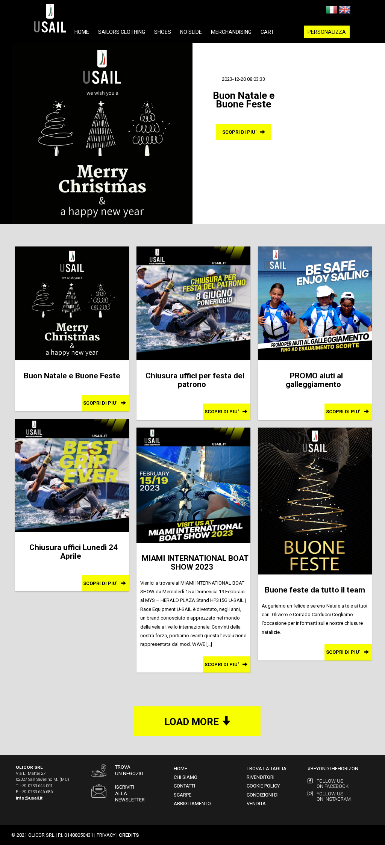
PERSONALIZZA (327, 32)
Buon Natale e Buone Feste (72, 375)
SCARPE (182, 795)
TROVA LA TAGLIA (266, 768)
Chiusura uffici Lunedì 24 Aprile (73, 552)
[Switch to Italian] (332, 9)
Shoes (162, 32)
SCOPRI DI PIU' (240, 132)
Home (81, 32)
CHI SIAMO (185, 777)
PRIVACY (106, 835)
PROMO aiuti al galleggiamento (314, 380)
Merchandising (231, 32)
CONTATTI (184, 786)
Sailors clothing (121, 32)
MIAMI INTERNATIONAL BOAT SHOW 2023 (195, 562)
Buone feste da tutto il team (315, 589)
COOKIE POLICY (263, 786)
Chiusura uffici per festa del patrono (195, 380)
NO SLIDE (191, 32)
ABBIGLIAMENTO (192, 803)
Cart (267, 32)
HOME (180, 768)
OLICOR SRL (41, 835)
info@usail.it (29, 798)
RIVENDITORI (260, 777)
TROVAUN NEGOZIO (129, 770)
